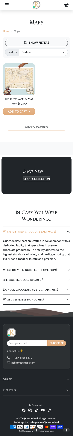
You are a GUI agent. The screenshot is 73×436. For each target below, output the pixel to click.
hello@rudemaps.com (23, 362)
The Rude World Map (19, 99)
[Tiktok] (36, 410)
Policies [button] (9, 390)
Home (6, 31)
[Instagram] (30, 410)
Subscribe (57, 343)
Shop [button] (7, 379)
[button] (6, 5)
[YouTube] (43, 410)
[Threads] (49, 410)
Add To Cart (18, 111)
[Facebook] (24, 410)
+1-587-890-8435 (21, 357)
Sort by (12, 52)
